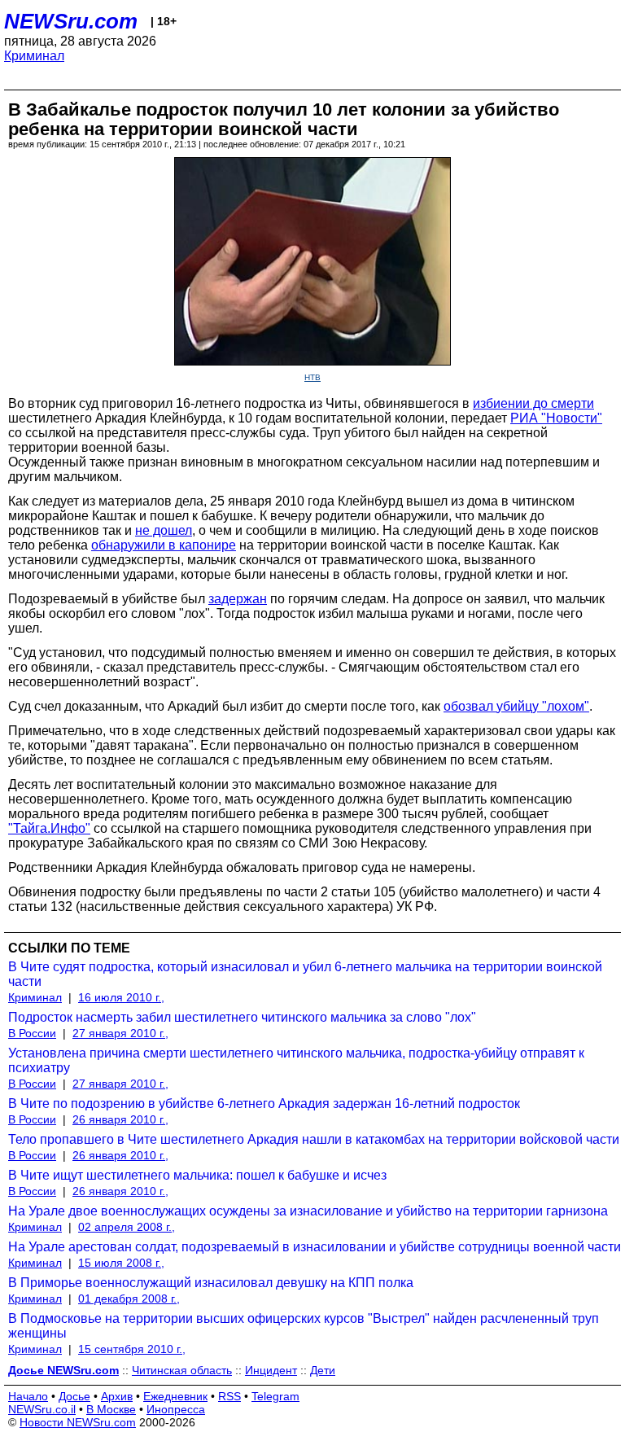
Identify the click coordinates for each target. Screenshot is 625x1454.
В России (32, 1033)
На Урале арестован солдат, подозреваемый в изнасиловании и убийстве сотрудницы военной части (314, 1247)
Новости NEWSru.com (78, 1422)
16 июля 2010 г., (121, 997)
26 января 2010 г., (120, 1119)
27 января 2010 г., (120, 1033)
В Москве (111, 1409)
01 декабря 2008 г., (129, 1298)
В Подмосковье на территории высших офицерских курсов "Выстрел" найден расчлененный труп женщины (303, 1326)
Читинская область (182, 1370)
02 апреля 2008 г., (126, 1226)
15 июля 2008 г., (121, 1262)
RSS (229, 1396)
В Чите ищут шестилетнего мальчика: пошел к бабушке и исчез (197, 1175)
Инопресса (175, 1409)
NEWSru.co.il (42, 1409)
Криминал (34, 56)
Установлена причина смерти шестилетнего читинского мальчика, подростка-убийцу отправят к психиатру (296, 1060)
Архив (117, 1396)
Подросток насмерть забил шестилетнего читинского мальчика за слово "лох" (242, 1017)
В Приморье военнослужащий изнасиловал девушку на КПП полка (210, 1283)
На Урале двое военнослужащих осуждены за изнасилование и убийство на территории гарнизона (308, 1211)
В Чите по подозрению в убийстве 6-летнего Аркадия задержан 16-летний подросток (264, 1103)
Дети (322, 1370)
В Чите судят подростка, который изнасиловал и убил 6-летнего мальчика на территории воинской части (305, 974)
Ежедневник (175, 1396)
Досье (74, 1396)
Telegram (275, 1396)
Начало (28, 1396)
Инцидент (271, 1370)
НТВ (312, 377)
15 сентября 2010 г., (132, 1348)
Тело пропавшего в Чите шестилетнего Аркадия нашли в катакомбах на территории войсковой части (313, 1139)
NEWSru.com (71, 21)
